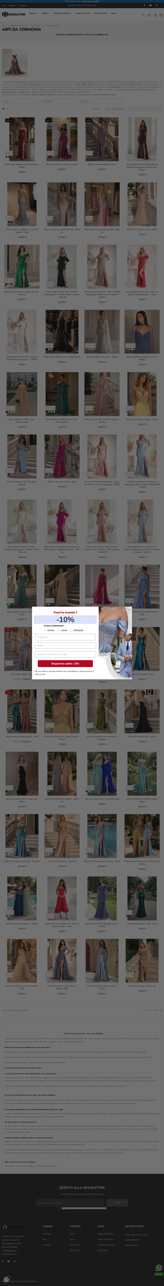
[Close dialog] (128, 610)
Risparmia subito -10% (65, 663)
